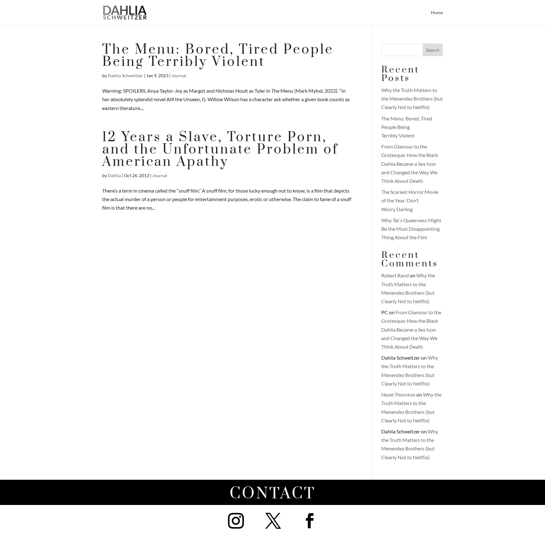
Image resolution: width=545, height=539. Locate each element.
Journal (179, 75)
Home (437, 12)
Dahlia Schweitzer (125, 75)
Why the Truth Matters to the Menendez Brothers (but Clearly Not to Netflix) (412, 98)
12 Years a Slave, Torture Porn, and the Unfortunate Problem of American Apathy (220, 149)
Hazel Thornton (398, 394)
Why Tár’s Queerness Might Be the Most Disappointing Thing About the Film (411, 228)
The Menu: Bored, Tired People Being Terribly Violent (218, 55)
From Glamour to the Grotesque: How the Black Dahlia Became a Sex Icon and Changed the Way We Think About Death (409, 163)
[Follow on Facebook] (310, 521)
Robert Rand (395, 275)
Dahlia (114, 175)
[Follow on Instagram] (236, 520)
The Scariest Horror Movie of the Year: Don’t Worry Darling (409, 200)
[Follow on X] (273, 520)
